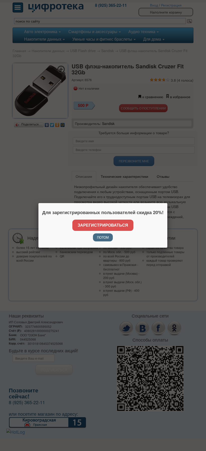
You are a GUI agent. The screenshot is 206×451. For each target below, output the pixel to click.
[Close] (167, 203)
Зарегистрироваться (103, 225)
